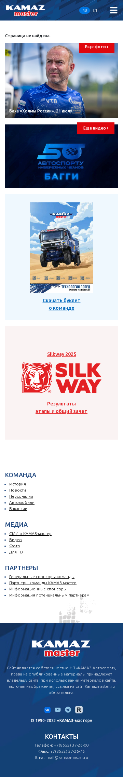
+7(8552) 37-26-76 (67, 751)
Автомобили (22, 502)
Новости (17, 490)
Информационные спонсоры (38, 589)
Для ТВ (16, 552)
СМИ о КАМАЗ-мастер (30, 533)
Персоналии (21, 496)
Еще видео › (95, 128)
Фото (14, 546)
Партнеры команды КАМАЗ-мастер (43, 582)
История (17, 484)
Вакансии (18, 508)
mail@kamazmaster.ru (67, 757)
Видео (15, 539)
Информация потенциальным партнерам (49, 595)
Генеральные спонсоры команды (41, 576)
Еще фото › (96, 46)
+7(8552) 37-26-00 (71, 745)
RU (84, 10)
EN (95, 10)
